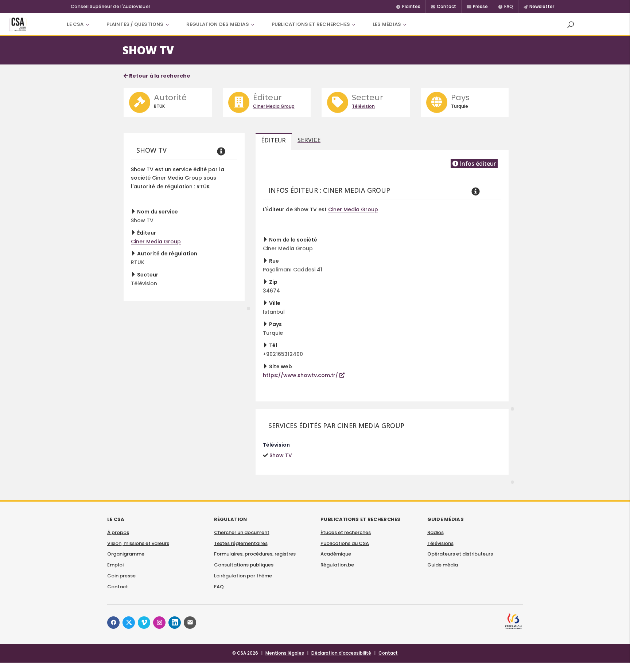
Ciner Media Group (274, 106)
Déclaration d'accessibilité (341, 653)
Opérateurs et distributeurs (460, 553)
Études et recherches (345, 532)
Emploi (115, 564)
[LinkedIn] (174, 622)
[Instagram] (159, 622)
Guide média (442, 564)
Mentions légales (284, 653)
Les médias (387, 24)
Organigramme (125, 553)
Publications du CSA (344, 543)
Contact (117, 586)
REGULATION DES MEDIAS (217, 24)
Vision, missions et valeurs (138, 543)
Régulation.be (337, 564)
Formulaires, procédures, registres (255, 553)
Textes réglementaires (241, 543)
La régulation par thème (243, 575)
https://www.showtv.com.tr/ (301, 375)
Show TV (280, 455)
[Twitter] (128, 622)
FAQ (219, 586)
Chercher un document (241, 532)
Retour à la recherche (159, 75)
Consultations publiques (243, 564)
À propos (118, 532)
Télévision (363, 106)
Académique (335, 553)
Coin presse (121, 575)
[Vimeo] (144, 622)
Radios (435, 532)
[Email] (190, 622)
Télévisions (440, 543)
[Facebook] (113, 622)
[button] (570, 24)
